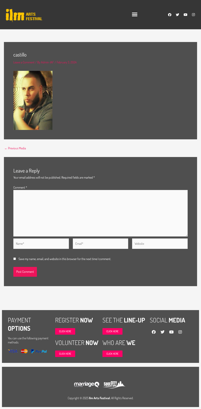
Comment (20, 187)
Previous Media (15, 148)
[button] (134, 14)
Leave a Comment (24, 62)
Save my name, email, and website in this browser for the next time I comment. (64, 259)
